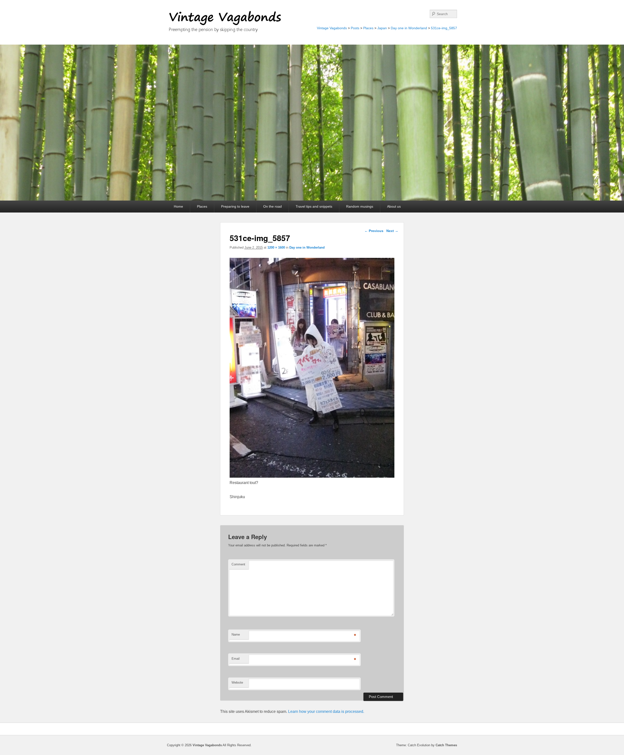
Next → (392, 231)
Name (236, 634)
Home (178, 206)
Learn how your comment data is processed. (326, 711)
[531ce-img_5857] (312, 476)
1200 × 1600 (276, 247)
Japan (382, 28)
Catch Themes (446, 745)
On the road (272, 206)
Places (368, 28)
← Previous (373, 231)
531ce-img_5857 (444, 28)
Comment (238, 564)
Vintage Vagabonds (332, 28)
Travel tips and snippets (314, 206)
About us (394, 206)
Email (236, 658)
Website (237, 682)
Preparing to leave (235, 206)
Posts (355, 28)
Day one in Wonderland (409, 28)
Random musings (359, 206)
